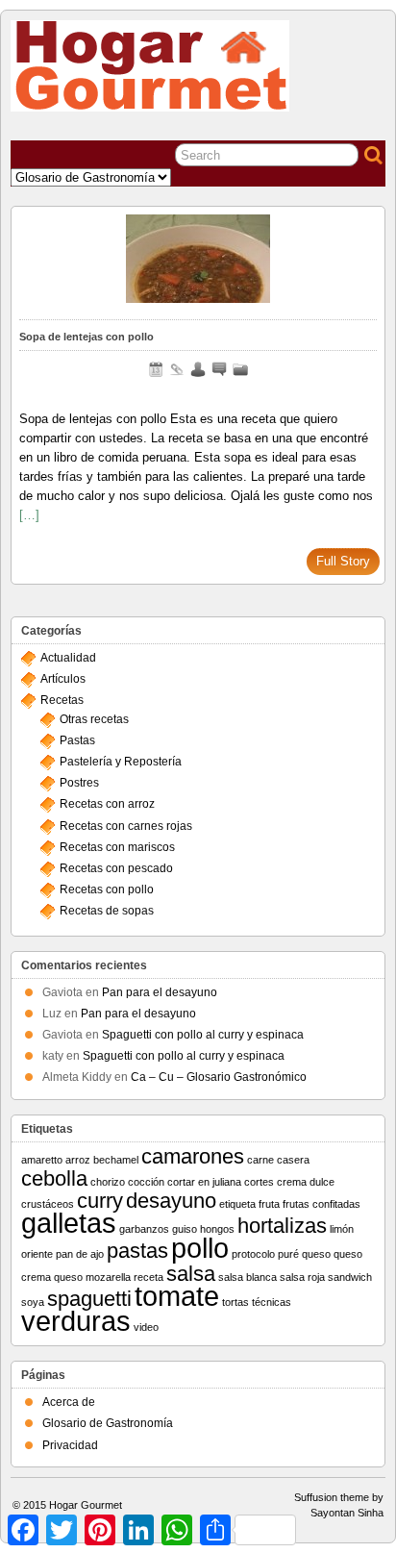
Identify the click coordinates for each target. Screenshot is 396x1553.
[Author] (198, 369)
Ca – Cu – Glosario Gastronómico (219, 1077)
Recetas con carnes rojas (126, 826)
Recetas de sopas (107, 910)
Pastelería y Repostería (121, 761)
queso (316, 1254)
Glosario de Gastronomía (107, 1423)
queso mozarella (92, 1277)
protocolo (253, 1254)
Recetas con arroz (107, 804)
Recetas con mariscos (117, 847)
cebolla (54, 1178)
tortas (235, 1302)
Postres (79, 782)
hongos (217, 1229)
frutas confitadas (321, 1204)
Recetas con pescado (116, 868)
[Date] (155, 369)
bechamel (115, 1159)
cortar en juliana (204, 1182)
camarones (192, 1156)
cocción (146, 1182)
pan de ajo (80, 1254)
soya (32, 1302)
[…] (29, 515)
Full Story (343, 561)
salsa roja (302, 1277)
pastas (137, 1251)
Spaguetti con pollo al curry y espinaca (203, 1034)
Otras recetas (94, 719)
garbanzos (144, 1229)
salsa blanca (247, 1277)
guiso (184, 1229)
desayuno (171, 1201)
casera (293, 1159)
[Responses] (219, 369)
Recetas (62, 700)
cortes (259, 1182)
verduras (76, 1321)
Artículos (63, 679)
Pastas (77, 740)
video (146, 1327)
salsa (190, 1274)
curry (100, 1201)
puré (288, 1254)
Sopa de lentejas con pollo (86, 336)
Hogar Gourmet (85, 1505)
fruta (269, 1204)
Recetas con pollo (107, 889)
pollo (200, 1248)
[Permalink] (177, 369)
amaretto (41, 1159)
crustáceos (47, 1204)
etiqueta (237, 1204)
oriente (37, 1254)
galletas (68, 1223)
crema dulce (305, 1182)
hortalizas (282, 1226)
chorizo (107, 1182)
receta (148, 1277)
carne (260, 1159)
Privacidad (70, 1445)
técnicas (271, 1302)
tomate (177, 1296)
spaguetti (89, 1299)
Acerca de (68, 1402)
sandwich (350, 1277)
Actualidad (68, 657)
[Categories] (240, 369)
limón (342, 1229)
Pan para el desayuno (159, 992)
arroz (77, 1159)
